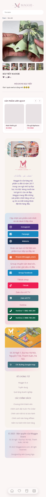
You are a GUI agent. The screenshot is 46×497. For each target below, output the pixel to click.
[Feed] (34, 490)
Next (40, 149)
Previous (5, 149)
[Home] (12, 490)
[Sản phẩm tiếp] (39, 101)
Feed (4, 18)
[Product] (26, 490)
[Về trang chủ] (23, 5)
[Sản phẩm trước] (35, 101)
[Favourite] (19, 490)
